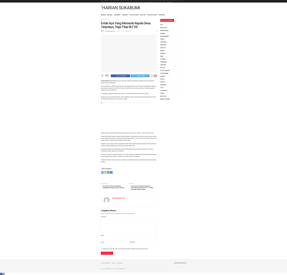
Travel (162, 93)
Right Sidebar (170, 2)
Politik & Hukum (133, 14)
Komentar (104, 216)
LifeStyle (163, 47)
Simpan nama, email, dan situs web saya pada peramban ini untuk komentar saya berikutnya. (125, 248)
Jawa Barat (117, 14)
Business (162, 33)
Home (102, 19)
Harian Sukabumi (107, 268)
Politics (162, 67)
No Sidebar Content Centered (137, 2)
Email (103, 242)
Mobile (162, 50)
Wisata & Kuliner (152, 14)
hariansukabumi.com (110, 31)
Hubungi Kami (120, 263)
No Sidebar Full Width (148, 2)
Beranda (103, 14)
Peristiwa (143, 14)
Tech (161, 87)
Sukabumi (125, 14)
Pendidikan (161, 14)
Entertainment (164, 36)
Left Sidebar (127, 2)
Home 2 (102, 2)
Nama (103, 235)
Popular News (164, 73)
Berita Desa (163, 27)
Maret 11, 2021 (121, 31)
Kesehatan (163, 44)
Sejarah (162, 76)
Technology (163, 90)
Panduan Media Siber (157, 2)
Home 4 (110, 2)
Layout (122, 2)
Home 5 (114, 2)
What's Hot (163, 96)
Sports (162, 79)
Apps (161, 24)
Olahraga (163, 59)
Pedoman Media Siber (105, 263)
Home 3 (106, 2)
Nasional (109, 14)
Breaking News (164, 30)
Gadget (162, 39)
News (161, 56)
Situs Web (132, 242)
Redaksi (164, 2)
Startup (162, 82)
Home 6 (119, 2)
